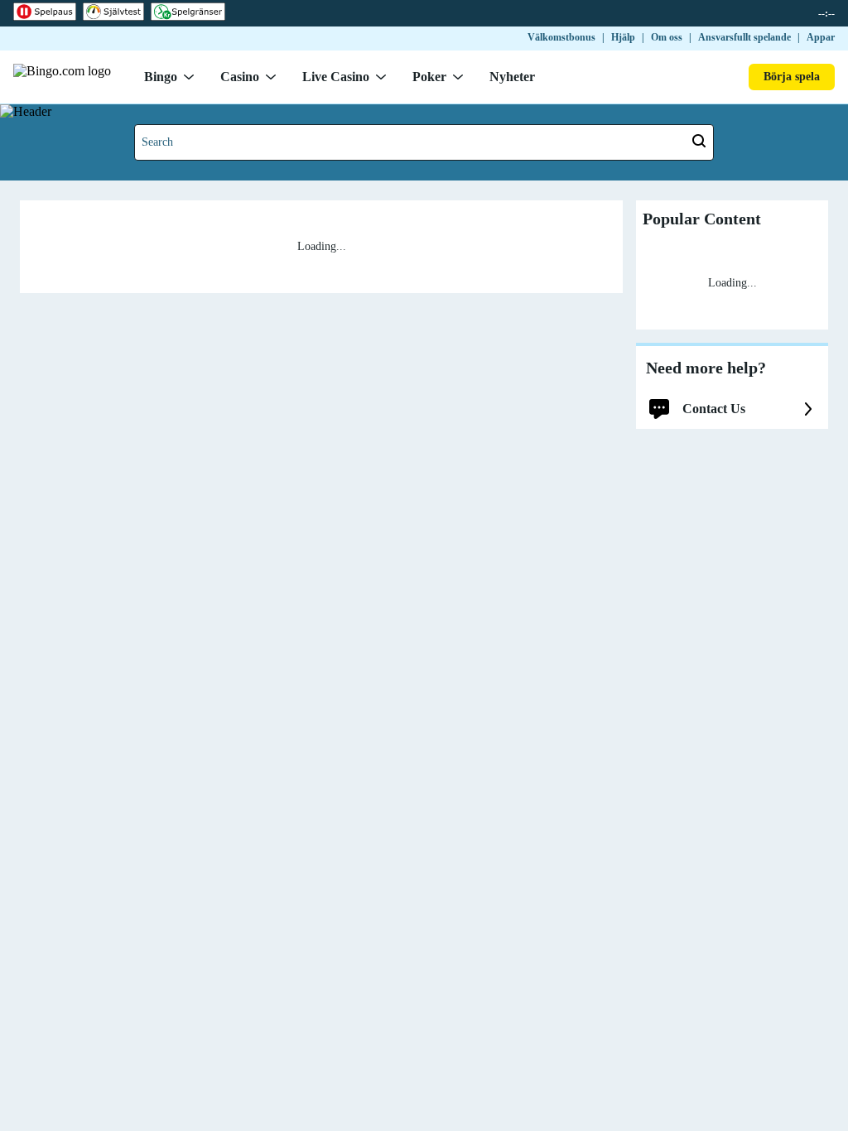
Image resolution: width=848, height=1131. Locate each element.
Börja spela (792, 76)
